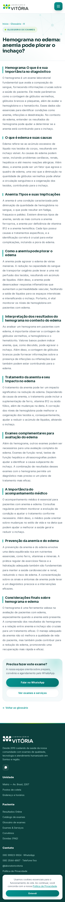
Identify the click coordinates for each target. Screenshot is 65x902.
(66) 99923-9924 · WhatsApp (19, 855)
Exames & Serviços (13, 827)
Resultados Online (12, 811)
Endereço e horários (13, 795)
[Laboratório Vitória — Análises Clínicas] (16, 7)
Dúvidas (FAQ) (10, 838)
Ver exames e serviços (32, 693)
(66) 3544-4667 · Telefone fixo (20, 860)
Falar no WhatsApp (32, 682)
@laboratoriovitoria (13, 865)
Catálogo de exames (14, 817)
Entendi (32, 893)
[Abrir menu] (58, 6)
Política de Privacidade (15, 871)
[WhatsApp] (6, 767)
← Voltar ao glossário (15, 707)
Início (6, 23)
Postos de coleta (12, 789)
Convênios (8, 833)
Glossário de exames (14, 822)
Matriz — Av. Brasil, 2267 (16, 784)
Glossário (16, 23)
